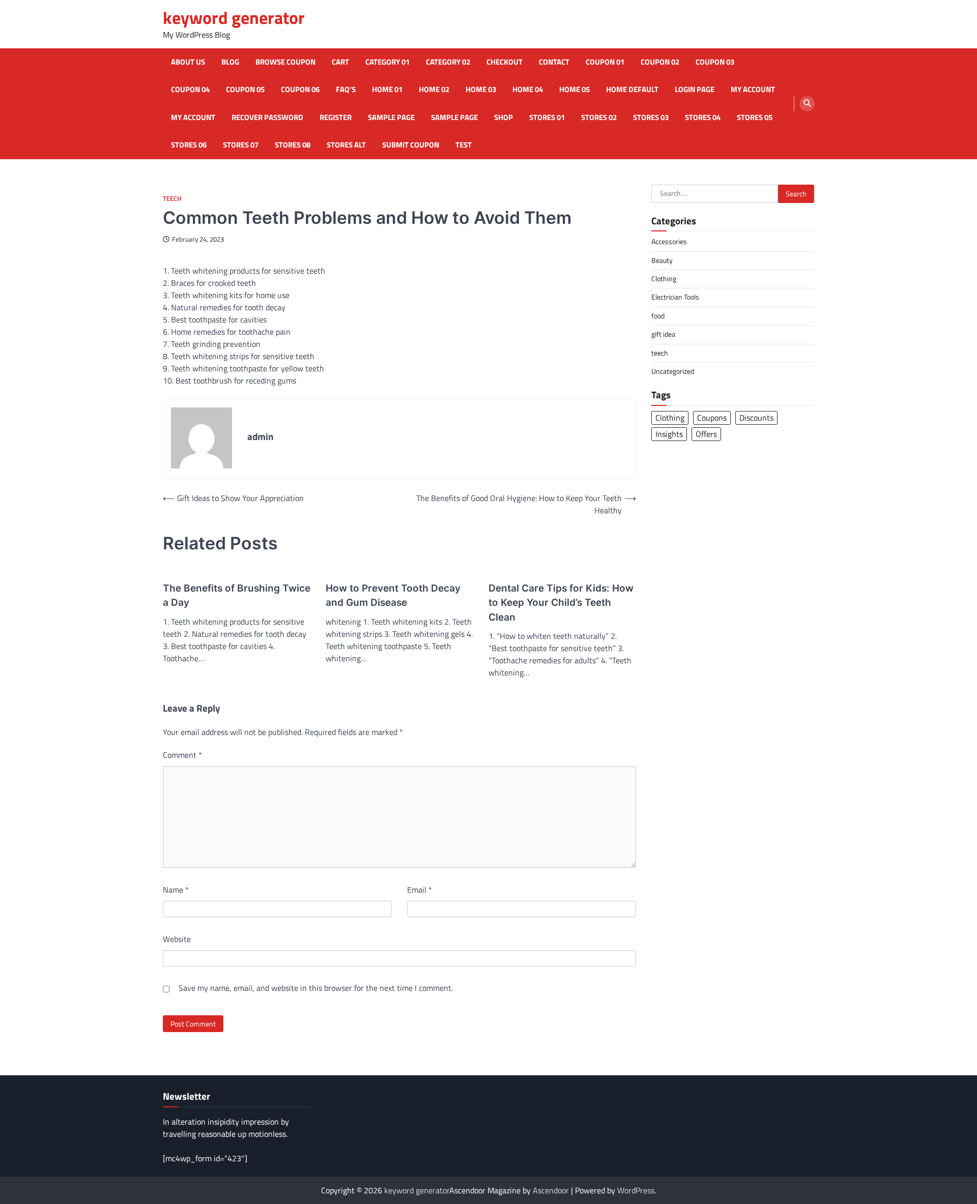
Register (336, 117)
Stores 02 (599, 117)
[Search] (807, 103)
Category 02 (448, 62)
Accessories (669, 241)
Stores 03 (651, 117)
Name (176, 890)
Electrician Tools (675, 297)
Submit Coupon (410, 145)
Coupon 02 (660, 62)
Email (419, 890)
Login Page (694, 89)
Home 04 (527, 89)
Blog (230, 62)
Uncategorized (672, 370)
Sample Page (391, 117)
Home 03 (481, 89)
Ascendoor (551, 1190)
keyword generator (234, 18)
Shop (503, 117)
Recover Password (267, 117)
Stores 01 (547, 117)
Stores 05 (754, 117)
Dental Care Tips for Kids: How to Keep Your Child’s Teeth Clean (561, 602)
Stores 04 (703, 117)
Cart (340, 62)
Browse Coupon (285, 62)
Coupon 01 (605, 62)
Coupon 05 (245, 89)
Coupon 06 (300, 89)
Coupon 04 (190, 89)
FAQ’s (346, 89)
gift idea (663, 334)
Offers (706, 434)
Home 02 (434, 89)
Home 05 (574, 89)
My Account (193, 117)
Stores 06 (189, 145)
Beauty (662, 260)
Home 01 (387, 89)
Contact (554, 62)
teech (172, 198)
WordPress (635, 1190)
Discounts (756, 418)
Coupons (712, 418)
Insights (669, 434)
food (658, 315)
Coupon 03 (715, 62)
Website (177, 939)
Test (463, 145)
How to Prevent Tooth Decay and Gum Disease (393, 595)
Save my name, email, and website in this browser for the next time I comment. (316, 988)
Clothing (663, 278)
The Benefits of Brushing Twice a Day (236, 595)
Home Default (632, 89)
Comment (182, 755)
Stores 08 (292, 145)
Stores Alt (346, 145)
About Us (188, 62)
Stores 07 (240, 145)
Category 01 (387, 62)
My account (753, 89)
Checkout (504, 62)
